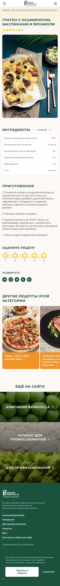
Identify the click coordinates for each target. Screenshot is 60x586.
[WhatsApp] (10, 279)
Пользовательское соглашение (18, 544)
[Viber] (29, 279)
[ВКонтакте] (17, 279)
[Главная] (30, 3)
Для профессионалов (23, 10)
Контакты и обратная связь (17, 537)
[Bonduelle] (10, 494)
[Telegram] (4, 279)
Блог (5, 533)
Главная (6, 10)
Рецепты (7, 528)
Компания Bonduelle (13, 515)
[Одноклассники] (23, 279)
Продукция (8, 519)
